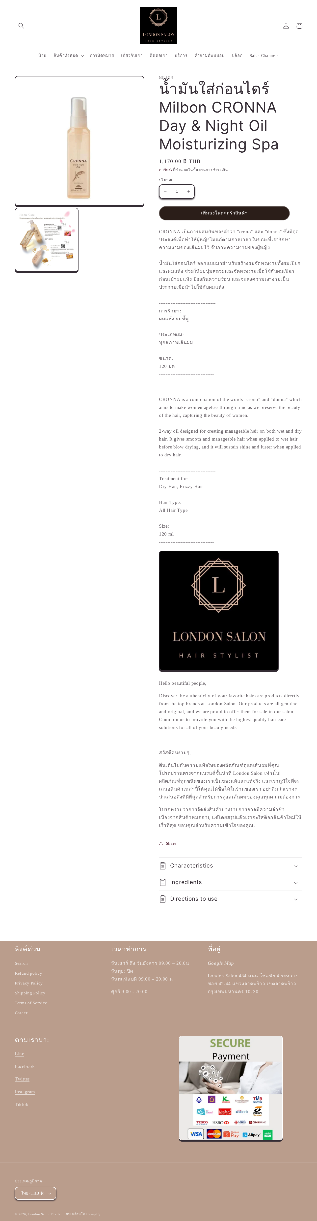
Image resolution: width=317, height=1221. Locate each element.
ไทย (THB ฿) (32, 1193)
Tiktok (21, 1104)
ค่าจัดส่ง (166, 170)
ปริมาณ (165, 180)
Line (19, 1053)
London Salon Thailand (46, 1214)
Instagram (25, 1091)
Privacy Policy (29, 983)
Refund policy (28, 973)
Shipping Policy (30, 993)
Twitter (22, 1078)
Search (21, 963)
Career (21, 1012)
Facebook (25, 1066)
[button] (21, 25)
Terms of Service (31, 1003)
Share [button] (171, 843)
